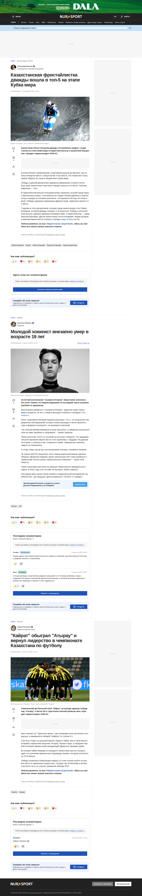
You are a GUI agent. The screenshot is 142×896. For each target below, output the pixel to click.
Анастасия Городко (54, 245)
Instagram (80, 303)
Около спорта (120, 22)
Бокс (37, 22)
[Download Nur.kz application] (71, 6)
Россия (14, 506)
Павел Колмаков (18, 245)
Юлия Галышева (39, 245)
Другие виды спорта (94, 22)
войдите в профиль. (77, 281)
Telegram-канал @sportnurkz (59, 224)
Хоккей (60, 22)
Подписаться (80, 484)
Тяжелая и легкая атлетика (75, 22)
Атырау (22, 792)
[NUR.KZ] (71, 16)
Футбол (23, 22)
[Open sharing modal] (14, 166)
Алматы (14, 792)
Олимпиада (108, 22)
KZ (115, 16)
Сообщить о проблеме (102, 884)
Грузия (28, 245)
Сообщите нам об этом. (55, 235)
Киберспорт (51, 22)
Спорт (13, 22)
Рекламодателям (123, 884)
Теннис (31, 22)
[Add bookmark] (14, 174)
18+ (20, 506)
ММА (43, 22)
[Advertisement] (71, 44)
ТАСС (68, 420)
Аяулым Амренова (70, 245)
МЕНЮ (18, 16)
